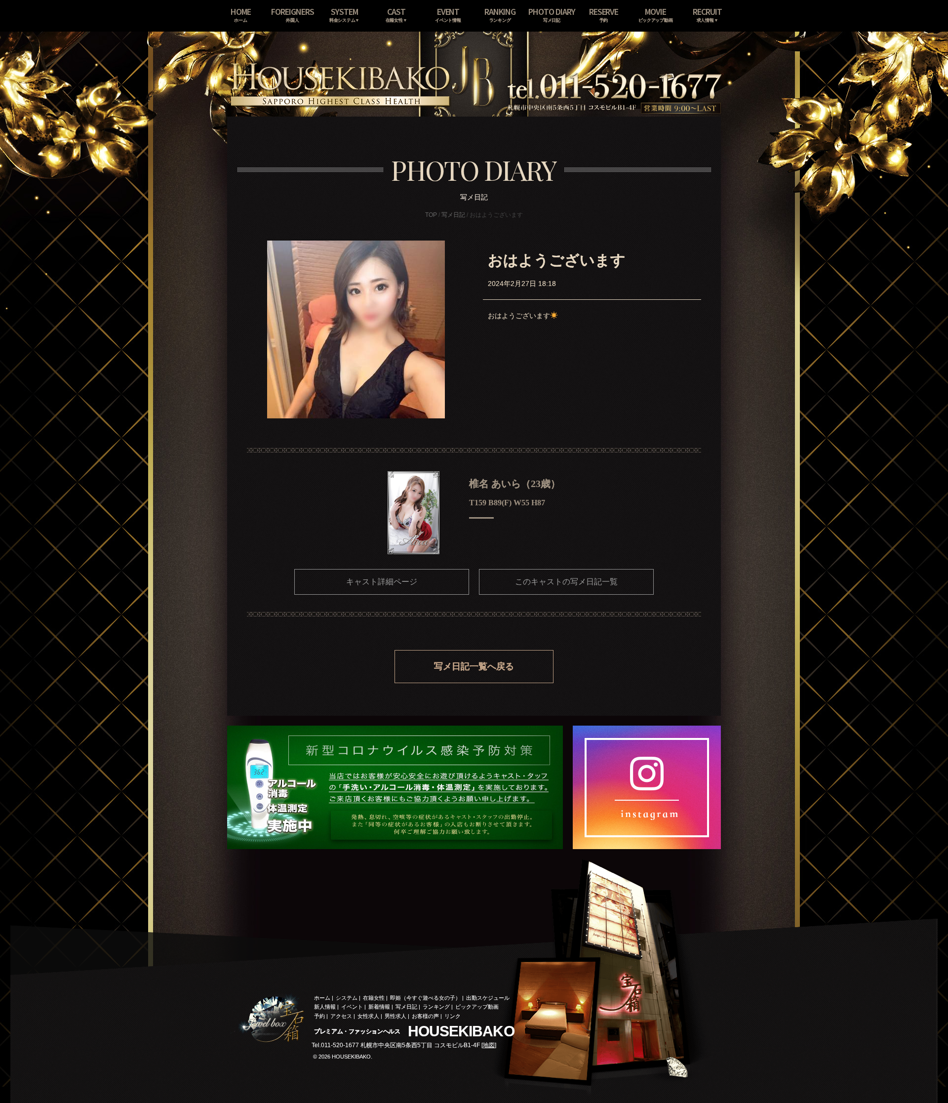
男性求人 (395, 1016)
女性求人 (368, 1016)
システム (346, 998)
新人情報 (325, 1007)
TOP (431, 214)
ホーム (322, 998)
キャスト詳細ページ (381, 581)
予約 (319, 1016)
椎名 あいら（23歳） (514, 483)
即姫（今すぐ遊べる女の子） (425, 998)
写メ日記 (453, 214)
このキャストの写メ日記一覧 (566, 581)
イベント (352, 1007)
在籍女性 (374, 998)
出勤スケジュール (488, 998)
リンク (452, 1016)
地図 (489, 1045)
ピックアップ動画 (477, 1007)
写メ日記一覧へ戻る (474, 666)
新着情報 (379, 1007)
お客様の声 (425, 1016)
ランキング (436, 1007)
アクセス (341, 1016)
